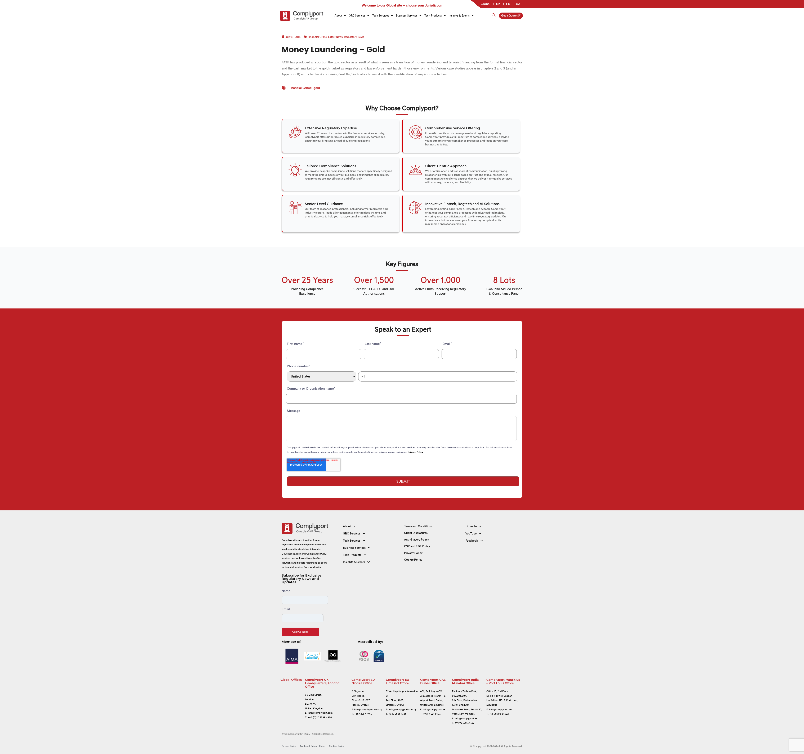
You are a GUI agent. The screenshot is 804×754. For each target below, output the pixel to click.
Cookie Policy (413, 559)
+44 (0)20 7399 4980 (320, 717)
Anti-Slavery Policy (416, 539)
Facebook (471, 540)
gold (316, 88)
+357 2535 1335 (398, 713)
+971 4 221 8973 (432, 713)
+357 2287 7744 (363, 713)
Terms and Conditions (418, 526)
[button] (371, 526)
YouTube (471, 533)
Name (286, 591)
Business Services (406, 15)
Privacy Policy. (416, 452)
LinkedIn (471, 526)
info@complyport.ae (434, 709)
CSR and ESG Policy (417, 546)
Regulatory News (354, 37)
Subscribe (300, 631)
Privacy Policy (413, 553)
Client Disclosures (416, 533)
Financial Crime (317, 37)
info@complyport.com (320, 712)
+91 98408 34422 (464, 722)
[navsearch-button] (494, 13)
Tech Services (380, 15)
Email (286, 609)
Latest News (335, 37)
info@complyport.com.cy (368, 709)
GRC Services (357, 15)
